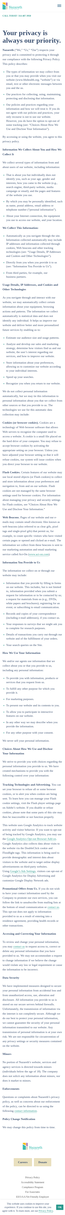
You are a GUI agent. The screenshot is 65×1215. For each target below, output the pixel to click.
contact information (25, 1110)
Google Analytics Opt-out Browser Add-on (31, 838)
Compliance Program (32, 1187)
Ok (60, 1207)
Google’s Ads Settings (22, 871)
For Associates (32, 1192)
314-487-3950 (24, 16)
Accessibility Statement (32, 1182)
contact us (53, 907)
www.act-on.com (39, 554)
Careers (23, 1162)
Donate (42, 1162)
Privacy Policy (32, 1177)
